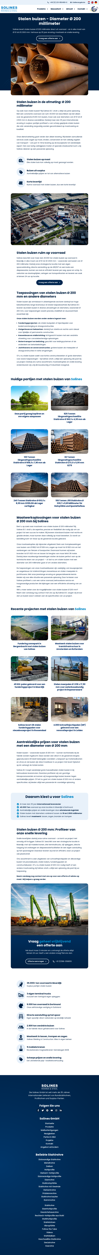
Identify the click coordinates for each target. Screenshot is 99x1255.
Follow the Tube (49, 1229)
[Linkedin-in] (61, 1110)
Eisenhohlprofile (49, 1208)
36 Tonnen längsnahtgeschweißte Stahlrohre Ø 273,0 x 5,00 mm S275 (69, 461)
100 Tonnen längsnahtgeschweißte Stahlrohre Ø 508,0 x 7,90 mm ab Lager (29, 461)
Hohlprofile (49, 1169)
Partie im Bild (49, 1137)
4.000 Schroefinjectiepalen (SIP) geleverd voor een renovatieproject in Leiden (69, 728)
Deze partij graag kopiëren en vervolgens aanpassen (29, 415)
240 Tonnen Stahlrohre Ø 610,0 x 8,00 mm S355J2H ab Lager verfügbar (29, 503)
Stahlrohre (49, 1205)
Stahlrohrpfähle (49, 1183)
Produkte (41, 9)
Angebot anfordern (49, 1147)
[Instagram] (56, 1110)
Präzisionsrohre (49, 1193)
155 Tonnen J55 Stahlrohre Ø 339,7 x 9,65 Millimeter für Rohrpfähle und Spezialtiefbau (69, 503)
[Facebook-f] (38, 1110)
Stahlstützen (49, 1222)
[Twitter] (43, 1110)
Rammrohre (49, 1200)
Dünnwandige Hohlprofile (49, 1176)
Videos (49, 1232)
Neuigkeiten (49, 1133)
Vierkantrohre (49, 1190)
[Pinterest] (47, 1110)
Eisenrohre (49, 1179)
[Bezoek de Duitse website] (96, 2)
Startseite (49, 1123)
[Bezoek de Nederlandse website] (88, 2)
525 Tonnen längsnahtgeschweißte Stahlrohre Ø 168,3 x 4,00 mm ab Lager (70, 417)
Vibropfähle (49, 1225)
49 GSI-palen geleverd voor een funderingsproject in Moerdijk (29, 685)
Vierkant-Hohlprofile (49, 1173)
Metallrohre (49, 1163)
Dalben (49, 1166)
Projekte (49, 1140)
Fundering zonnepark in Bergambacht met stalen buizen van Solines (29, 646)
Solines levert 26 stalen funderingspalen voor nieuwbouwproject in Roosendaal (29, 728)
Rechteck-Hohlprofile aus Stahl (49, 1215)
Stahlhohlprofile (49, 1219)
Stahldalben (49, 1236)
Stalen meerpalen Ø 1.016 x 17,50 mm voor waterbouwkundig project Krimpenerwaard (69, 687)
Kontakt (81, 9)
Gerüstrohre (49, 1242)
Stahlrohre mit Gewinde (49, 1186)
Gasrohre (49, 1246)
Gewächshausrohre (49, 1212)
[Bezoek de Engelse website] (92, 2)
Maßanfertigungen (49, 1130)
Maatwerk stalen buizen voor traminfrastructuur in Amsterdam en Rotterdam (69, 646)
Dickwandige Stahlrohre (50, 1159)
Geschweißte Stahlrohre (49, 1239)
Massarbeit (56, 9)
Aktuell (69, 9)
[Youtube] (52, 1110)
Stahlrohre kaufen (49, 1196)
